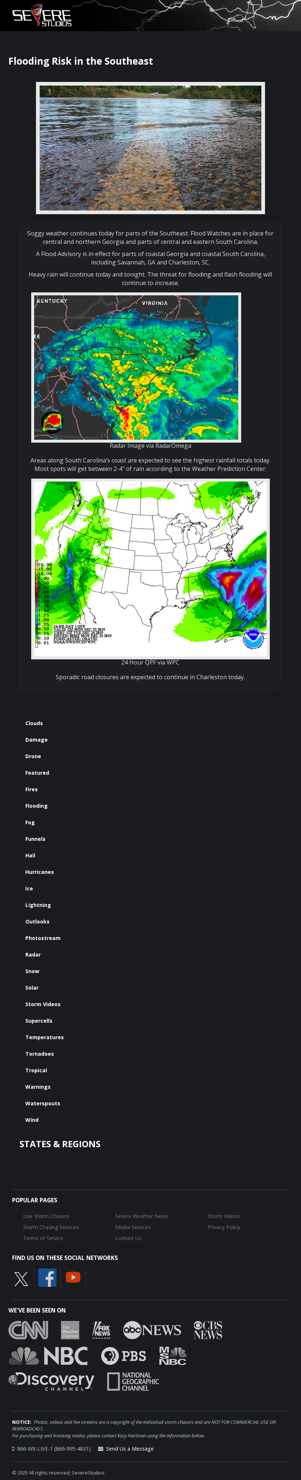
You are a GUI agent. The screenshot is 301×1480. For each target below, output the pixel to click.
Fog (30, 822)
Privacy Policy (224, 1227)
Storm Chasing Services (51, 1227)
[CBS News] (208, 1329)
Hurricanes (39, 871)
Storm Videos (43, 1004)
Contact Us (128, 1238)
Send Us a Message (130, 1448)
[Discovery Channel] (51, 1381)
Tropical (36, 1070)
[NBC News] (48, 1355)
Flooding (36, 805)
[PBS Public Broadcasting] (123, 1355)
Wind (32, 1119)
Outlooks (37, 921)
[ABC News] (152, 1329)
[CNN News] (28, 1329)
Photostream (43, 938)
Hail (30, 855)
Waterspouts (42, 1103)
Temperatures (44, 1037)
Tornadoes (39, 1053)
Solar (32, 987)
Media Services (133, 1227)
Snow (32, 971)
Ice (29, 888)
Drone (33, 756)
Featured (37, 772)
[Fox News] (101, 1329)
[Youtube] (73, 1276)
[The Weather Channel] (70, 1329)
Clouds (34, 723)
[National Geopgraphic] (133, 1381)
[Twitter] (21, 1278)
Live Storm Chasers (46, 1216)
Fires (31, 789)
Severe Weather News (141, 1216)
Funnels (35, 838)
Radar (33, 954)
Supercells (38, 1020)
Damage (36, 739)
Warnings (38, 1086)
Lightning (38, 904)
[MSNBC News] (172, 1355)
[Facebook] (47, 1277)
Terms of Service (43, 1238)
